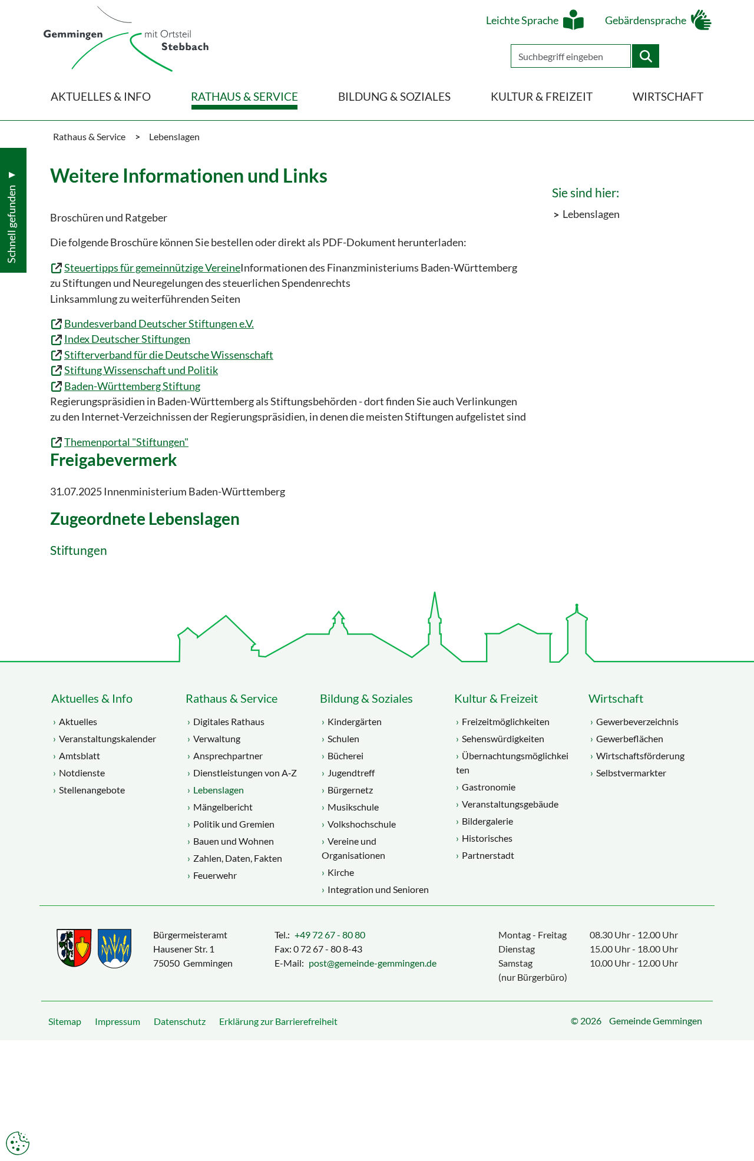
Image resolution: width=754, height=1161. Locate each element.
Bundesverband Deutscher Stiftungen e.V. (159, 323)
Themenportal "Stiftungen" (126, 442)
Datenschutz (180, 1021)
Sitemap (64, 1021)
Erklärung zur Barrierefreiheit (278, 1021)
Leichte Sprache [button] (522, 20)
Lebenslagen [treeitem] (591, 214)
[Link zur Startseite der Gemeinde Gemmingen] (126, 40)
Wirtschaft (615, 698)
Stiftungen (78, 550)
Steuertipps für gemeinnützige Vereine (152, 268)
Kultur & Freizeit (496, 698)
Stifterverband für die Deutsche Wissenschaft (168, 355)
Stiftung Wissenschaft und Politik (141, 370)
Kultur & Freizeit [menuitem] (542, 96)
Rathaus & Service (231, 698)
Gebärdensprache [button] (645, 20)
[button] (736, 1122)
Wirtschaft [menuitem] (668, 96)
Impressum (117, 1021)
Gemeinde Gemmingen (655, 1020)
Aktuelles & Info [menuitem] (101, 96)
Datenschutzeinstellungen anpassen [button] (17, 1143)
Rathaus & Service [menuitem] (244, 96)
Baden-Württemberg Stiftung (132, 386)
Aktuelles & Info (92, 698)
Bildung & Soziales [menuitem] (394, 96)
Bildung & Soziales (366, 698)
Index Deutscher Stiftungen (127, 339)
